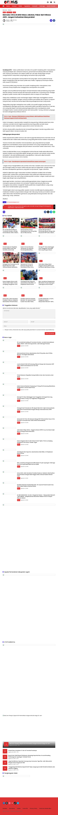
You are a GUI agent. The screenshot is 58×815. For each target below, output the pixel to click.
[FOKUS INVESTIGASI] (10, 2)
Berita (4, 12)
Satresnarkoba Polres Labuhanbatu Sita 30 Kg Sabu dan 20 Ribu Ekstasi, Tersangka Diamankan (29, 231)
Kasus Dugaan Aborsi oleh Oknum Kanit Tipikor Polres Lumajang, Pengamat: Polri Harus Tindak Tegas (10, 283)
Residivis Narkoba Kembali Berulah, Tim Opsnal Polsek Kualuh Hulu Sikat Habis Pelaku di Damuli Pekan (28, 300)
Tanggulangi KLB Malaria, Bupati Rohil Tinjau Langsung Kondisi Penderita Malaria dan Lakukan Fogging (31, 767)
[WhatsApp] (54, 212)
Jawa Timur (9, 12)
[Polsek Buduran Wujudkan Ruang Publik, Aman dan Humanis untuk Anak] (11, 240)
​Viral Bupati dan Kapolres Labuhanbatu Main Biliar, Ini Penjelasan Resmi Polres (28, 283)
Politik (14, 12)
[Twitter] (48, 212)
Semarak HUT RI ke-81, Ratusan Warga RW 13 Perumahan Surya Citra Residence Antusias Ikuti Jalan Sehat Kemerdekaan (29, 266)
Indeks (19, 808)
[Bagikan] (54, 20)
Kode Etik (25, 808)
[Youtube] (12, 803)
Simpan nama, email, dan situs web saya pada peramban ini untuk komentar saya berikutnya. (29, 330)
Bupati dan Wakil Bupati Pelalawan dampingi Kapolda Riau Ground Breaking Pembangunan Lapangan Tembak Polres (29, 756)
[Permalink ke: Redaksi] (4, 20)
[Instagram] (9, 803)
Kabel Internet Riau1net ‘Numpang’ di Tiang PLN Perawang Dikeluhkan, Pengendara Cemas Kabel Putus (28, 248)
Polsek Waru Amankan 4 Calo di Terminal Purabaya (22, 750)
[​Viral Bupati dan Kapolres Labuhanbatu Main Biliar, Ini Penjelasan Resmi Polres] (29, 275)
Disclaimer (12, 808)
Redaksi (5, 808)
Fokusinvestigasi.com (13, 202)
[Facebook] (45, 212)
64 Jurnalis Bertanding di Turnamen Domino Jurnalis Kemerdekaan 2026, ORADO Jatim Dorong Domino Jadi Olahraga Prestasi (10, 231)
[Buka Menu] (51, 2)
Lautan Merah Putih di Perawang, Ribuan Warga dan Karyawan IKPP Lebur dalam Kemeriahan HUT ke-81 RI (47, 231)
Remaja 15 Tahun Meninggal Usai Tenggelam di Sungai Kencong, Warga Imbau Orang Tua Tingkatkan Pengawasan (46, 248)
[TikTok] (15, 803)
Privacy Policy (33, 808)
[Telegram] (51, 212)
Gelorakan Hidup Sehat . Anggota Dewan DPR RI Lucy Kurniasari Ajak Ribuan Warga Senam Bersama (47, 266)
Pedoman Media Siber (45, 808)
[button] (48, 2)
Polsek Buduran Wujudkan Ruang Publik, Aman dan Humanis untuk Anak (10, 248)
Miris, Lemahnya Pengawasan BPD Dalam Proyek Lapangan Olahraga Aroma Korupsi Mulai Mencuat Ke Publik (47, 283)
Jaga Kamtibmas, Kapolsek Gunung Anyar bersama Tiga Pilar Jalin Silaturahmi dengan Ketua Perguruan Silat (30, 761)
